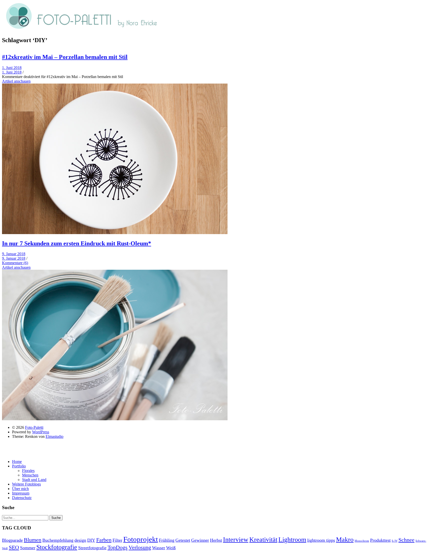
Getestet (182, 540)
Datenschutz (22, 498)
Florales (28, 470)
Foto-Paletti (34, 427)
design (80, 540)
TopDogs (117, 547)
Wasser (158, 547)
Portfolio (19, 466)
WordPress (40, 432)
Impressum (20, 493)
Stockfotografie (56, 547)
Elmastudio (54, 436)
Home (17, 461)
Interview (235, 539)
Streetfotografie (92, 547)
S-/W (394, 540)
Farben (104, 540)
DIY (91, 540)
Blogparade (12, 540)
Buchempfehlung (57, 540)
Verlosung (140, 547)
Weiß (171, 547)
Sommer (27, 547)
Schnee (406, 540)
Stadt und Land (34, 479)
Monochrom (362, 540)
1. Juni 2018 (12, 67)
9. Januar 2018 (13, 254)
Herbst (216, 540)
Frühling (166, 540)
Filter (117, 540)
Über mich (20, 489)
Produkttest (380, 540)
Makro (345, 539)
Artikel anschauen (16, 81)
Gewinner (200, 540)
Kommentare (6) (15, 263)
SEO (14, 547)
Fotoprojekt (140, 539)
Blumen (32, 540)
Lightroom (292, 539)
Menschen (30, 475)
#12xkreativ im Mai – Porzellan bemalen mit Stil (65, 57)
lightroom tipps (321, 540)
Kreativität (263, 539)
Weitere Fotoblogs (26, 484)
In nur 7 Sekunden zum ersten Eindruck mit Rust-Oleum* (76, 243)
